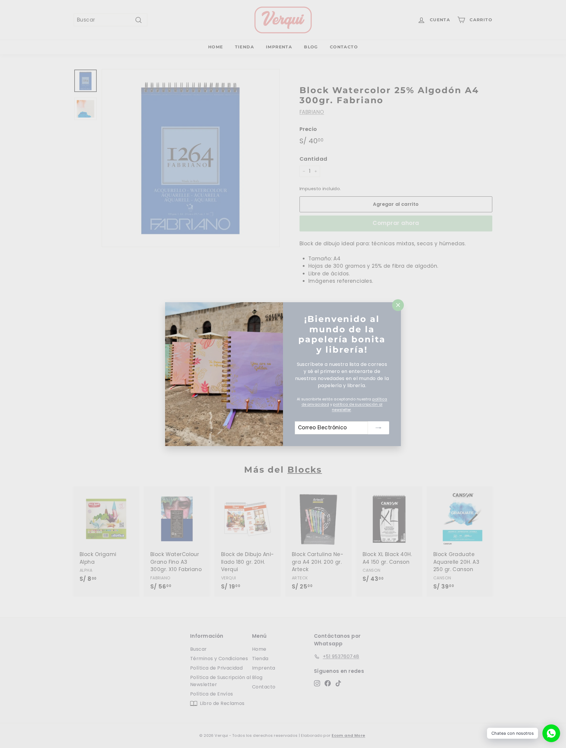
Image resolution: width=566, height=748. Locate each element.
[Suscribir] (378, 427)
